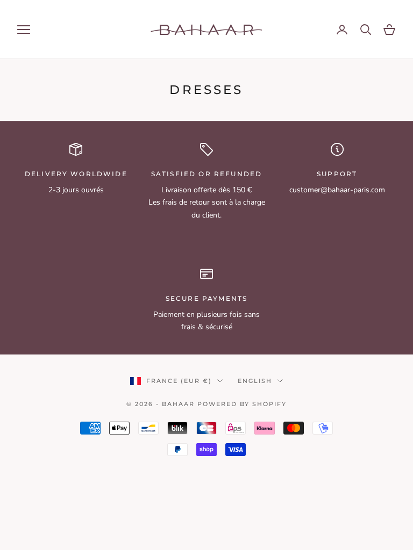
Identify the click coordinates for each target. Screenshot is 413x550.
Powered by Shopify (242, 404)
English (255, 381)
